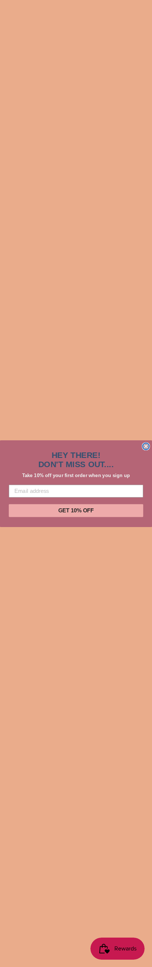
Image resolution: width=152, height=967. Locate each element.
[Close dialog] (145, 446)
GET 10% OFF (76, 510)
